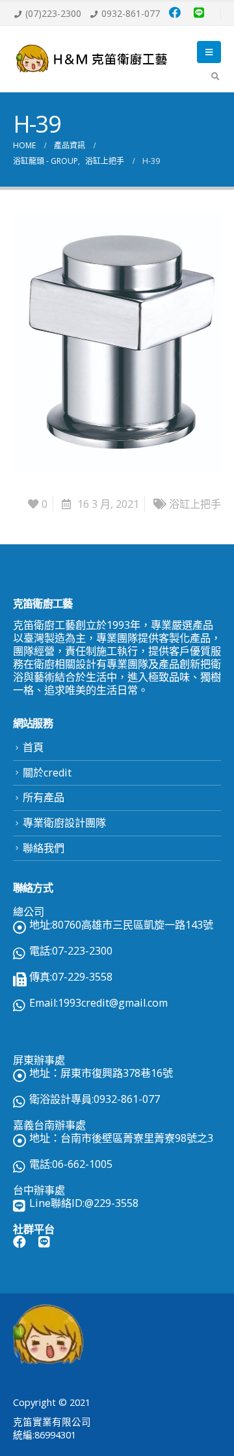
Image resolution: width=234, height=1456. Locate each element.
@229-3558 (111, 1203)
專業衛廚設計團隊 (64, 822)
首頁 (33, 747)
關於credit (47, 772)
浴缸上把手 (195, 504)
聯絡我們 (43, 848)
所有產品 (43, 797)
